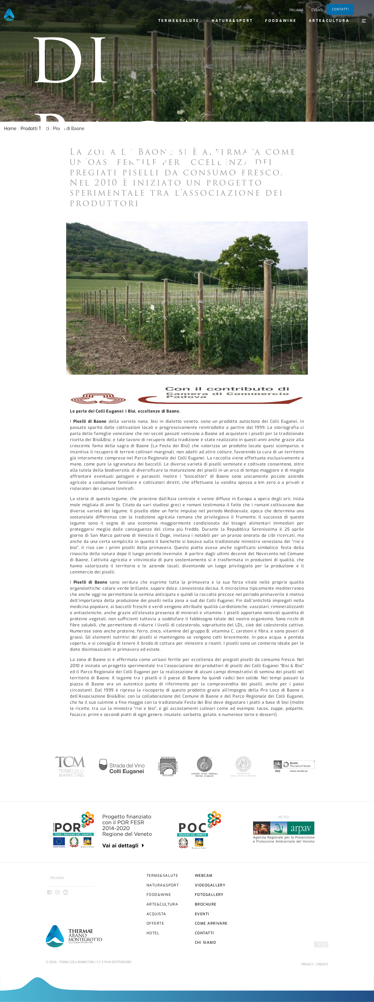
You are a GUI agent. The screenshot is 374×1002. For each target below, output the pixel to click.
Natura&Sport (232, 20)
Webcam (204, 875)
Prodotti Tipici (35, 128)
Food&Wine (281, 20)
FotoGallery (209, 894)
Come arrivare (211, 923)
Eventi (317, 10)
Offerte (155, 923)
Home (10, 128)
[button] (364, 20)
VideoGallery (210, 885)
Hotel (153, 933)
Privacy (307, 964)
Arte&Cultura (329, 20)
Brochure (206, 904)
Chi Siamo (205, 942)
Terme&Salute (179, 20)
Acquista (156, 914)
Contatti (340, 9)
